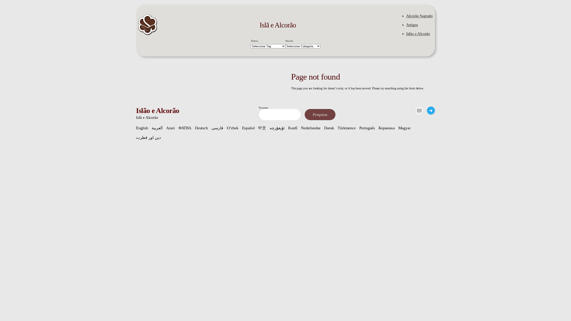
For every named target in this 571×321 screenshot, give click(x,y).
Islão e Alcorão (418, 33)
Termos (254, 40)
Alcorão (289, 40)
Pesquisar (263, 107)
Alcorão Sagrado (419, 16)
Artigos (412, 25)
